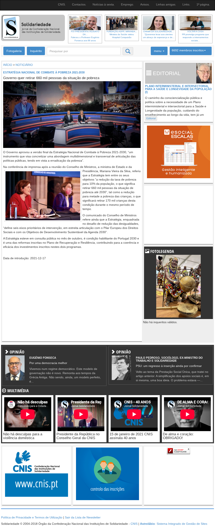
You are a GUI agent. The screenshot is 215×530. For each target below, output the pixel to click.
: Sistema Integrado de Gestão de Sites (173, 523)
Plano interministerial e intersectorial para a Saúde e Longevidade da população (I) (178, 89)
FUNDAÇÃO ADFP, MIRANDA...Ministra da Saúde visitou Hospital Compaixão (122, 34)
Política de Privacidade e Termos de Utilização (31, 517)
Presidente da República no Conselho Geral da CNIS (78, 436)
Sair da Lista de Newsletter (83, 517)
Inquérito (36, 51)
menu (158, 51)
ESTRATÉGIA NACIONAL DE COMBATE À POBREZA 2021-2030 (44, 72)
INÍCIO (7, 64)
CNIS (134, 523)
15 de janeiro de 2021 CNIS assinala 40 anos (131, 436)
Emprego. (127, 4)
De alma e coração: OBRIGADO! (178, 436)
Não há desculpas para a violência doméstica (22, 436)
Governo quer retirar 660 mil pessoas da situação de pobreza (51, 78)
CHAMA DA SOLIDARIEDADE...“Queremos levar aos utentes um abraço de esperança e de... (158, 34)
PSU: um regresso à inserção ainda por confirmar (169, 366)
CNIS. (62, 4)
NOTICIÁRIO (24, 64)
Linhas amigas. (166, 4)
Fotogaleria (14, 51)
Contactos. (79, 4)
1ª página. (203, 4)
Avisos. (145, 4)
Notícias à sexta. (104, 4)
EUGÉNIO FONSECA (42, 357)
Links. (186, 4)
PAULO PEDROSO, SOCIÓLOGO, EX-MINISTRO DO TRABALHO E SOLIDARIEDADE (169, 359)
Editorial (151, 118)
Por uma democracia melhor (48, 363)
